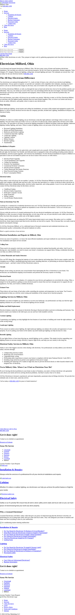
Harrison (6, 455)
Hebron (6, 457)
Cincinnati (7, 450)
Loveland (7, 458)
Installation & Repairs (14, 15)
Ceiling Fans (12, 23)
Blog (5, 27)
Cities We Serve (9, 25)
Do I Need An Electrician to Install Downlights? (20, 536)
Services (6, 13)
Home (6, 11)
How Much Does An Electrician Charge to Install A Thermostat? (25, 533)
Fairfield (6, 451)
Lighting (10, 16)
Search (21, 49)
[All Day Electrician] (7, 2)
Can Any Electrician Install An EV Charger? (19, 538)
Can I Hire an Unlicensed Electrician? (17, 560)
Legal (5, 605)
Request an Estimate (6, 442)
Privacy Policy (8, 607)
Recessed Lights (13, 22)
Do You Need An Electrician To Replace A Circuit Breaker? (24, 531)
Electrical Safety (13, 18)
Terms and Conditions (10, 609)
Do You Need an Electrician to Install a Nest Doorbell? (22, 534)
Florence (6, 453)
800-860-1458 (7, 6)
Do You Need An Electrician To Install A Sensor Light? (22, 547)
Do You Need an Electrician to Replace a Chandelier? (22, 551)
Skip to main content (6, 1)
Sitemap (6, 611)
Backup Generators (14, 20)
